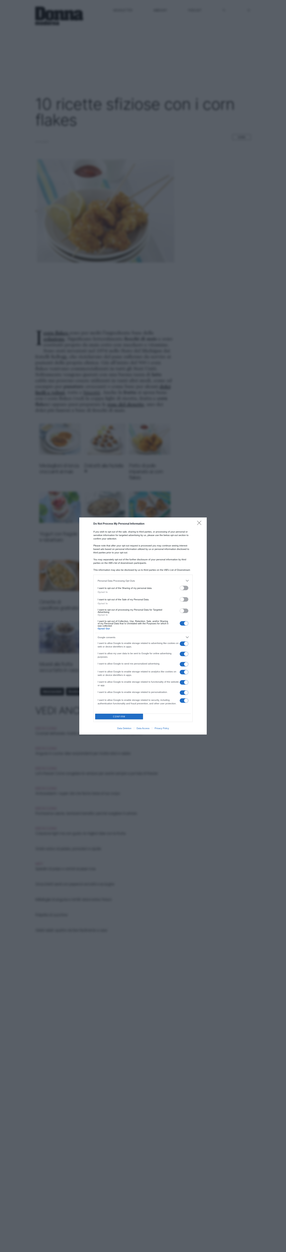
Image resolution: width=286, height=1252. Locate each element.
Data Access (143, 728)
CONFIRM (119, 716)
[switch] (184, 588)
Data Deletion (124, 728)
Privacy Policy (162, 728)
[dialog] (143, 626)
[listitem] (143, 580)
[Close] (200, 524)
